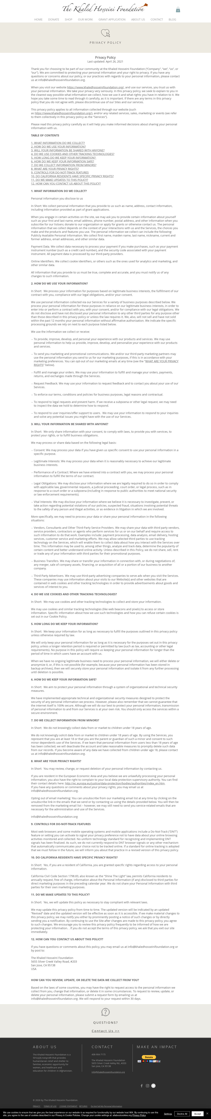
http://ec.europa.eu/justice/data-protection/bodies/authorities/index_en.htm (115, 783)
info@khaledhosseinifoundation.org (61, 80)
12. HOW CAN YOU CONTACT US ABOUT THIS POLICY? (66, 183)
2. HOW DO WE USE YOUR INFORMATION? (58, 146)
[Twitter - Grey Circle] (153, 1086)
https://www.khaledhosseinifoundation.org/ (95, 87)
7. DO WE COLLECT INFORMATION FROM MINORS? (63, 165)
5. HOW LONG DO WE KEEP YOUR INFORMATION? (63, 158)
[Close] (207, 1114)
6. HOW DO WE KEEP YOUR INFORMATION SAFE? (62, 161)
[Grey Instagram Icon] (147, 1086)
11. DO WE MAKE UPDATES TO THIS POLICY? (59, 180)
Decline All (182, 1113)
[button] (178, 9)
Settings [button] (168, 1113)
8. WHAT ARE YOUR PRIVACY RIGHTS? (55, 169)
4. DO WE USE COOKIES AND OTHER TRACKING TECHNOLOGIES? (72, 154)
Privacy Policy (139, 1115)
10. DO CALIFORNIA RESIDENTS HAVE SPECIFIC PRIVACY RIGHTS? (72, 176)
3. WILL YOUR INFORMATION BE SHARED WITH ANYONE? (68, 150)
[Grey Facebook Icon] (141, 1086)
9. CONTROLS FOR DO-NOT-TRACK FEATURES (60, 172)
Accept (197, 1113)
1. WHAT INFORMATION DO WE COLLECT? (58, 143)
